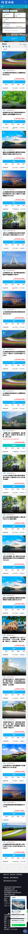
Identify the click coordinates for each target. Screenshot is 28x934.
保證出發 (23, 34)
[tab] (3, 46)
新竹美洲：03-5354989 (10, 929)
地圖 (5, 918)
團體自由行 (14, 11)
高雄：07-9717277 (9, 927)
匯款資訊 (6, 878)
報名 (14, 82)
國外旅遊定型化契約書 (10, 881)
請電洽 (14, 445)
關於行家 (6, 874)
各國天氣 (12, 874)
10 (21, 867)
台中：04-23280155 (10, 924)
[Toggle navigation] (25, 2)
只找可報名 (15, 34)
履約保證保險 (14, 878)
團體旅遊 (7, 11)
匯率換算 (19, 874)
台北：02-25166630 (10, 920)
